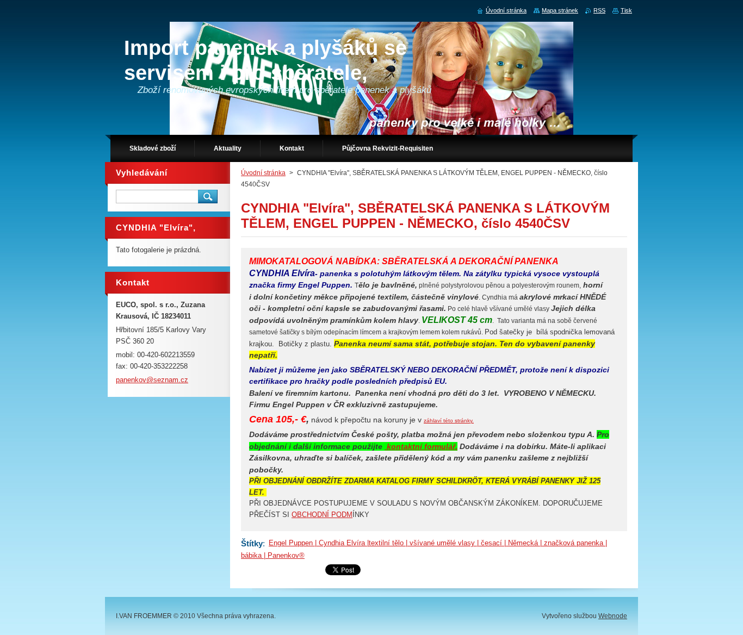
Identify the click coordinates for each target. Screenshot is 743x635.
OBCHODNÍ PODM (322, 515)
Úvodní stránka (263, 173)
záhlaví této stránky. (449, 421)
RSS (599, 10)
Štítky (252, 543)
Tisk (626, 10)
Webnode (612, 616)
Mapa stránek (560, 10)
